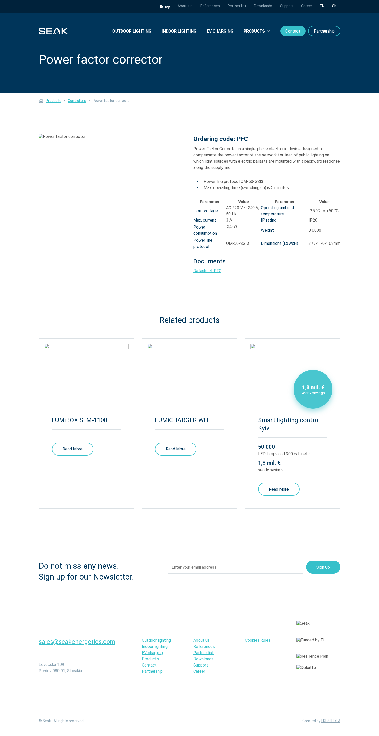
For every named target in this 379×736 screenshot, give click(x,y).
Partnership (324, 31)
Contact (292, 31)
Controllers (77, 101)
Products (254, 31)
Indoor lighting (179, 31)
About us (185, 6)
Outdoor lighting (131, 31)
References (210, 6)
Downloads (263, 6)
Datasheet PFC (207, 270)
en (322, 6)
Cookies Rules (257, 640)
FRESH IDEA (330, 721)
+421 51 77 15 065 (64, 652)
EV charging (220, 31)
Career (306, 6)
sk (334, 6)
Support (286, 6)
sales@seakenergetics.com (77, 641)
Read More (73, 449)
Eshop (165, 6)
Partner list (237, 6)
